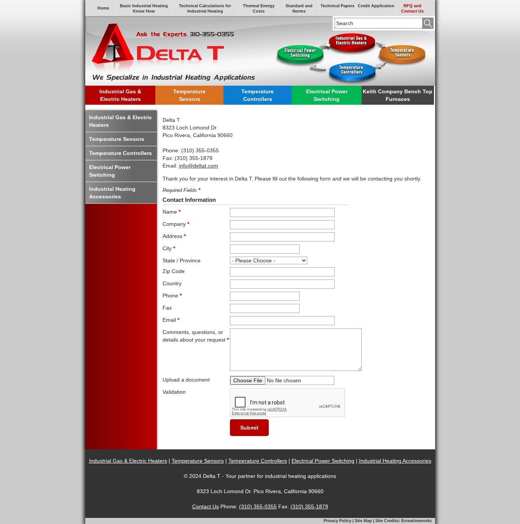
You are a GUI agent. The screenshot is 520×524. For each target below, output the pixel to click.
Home (103, 8)
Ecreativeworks (416, 520)
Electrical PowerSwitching (327, 95)
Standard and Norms (299, 8)
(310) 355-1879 (309, 506)
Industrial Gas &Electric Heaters (120, 95)
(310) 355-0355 (258, 506)
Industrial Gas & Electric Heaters (128, 461)
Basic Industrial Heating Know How (144, 8)
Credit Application (376, 5)
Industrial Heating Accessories (395, 461)
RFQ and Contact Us (412, 8)
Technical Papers (337, 5)
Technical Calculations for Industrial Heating (205, 8)
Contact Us (205, 506)
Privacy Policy (337, 520)
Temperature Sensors (198, 461)
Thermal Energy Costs (258, 8)
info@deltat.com (198, 166)
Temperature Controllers (257, 461)
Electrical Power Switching (323, 461)
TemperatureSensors (189, 95)
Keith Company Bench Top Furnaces (397, 95)
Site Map (363, 520)
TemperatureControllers (257, 95)
